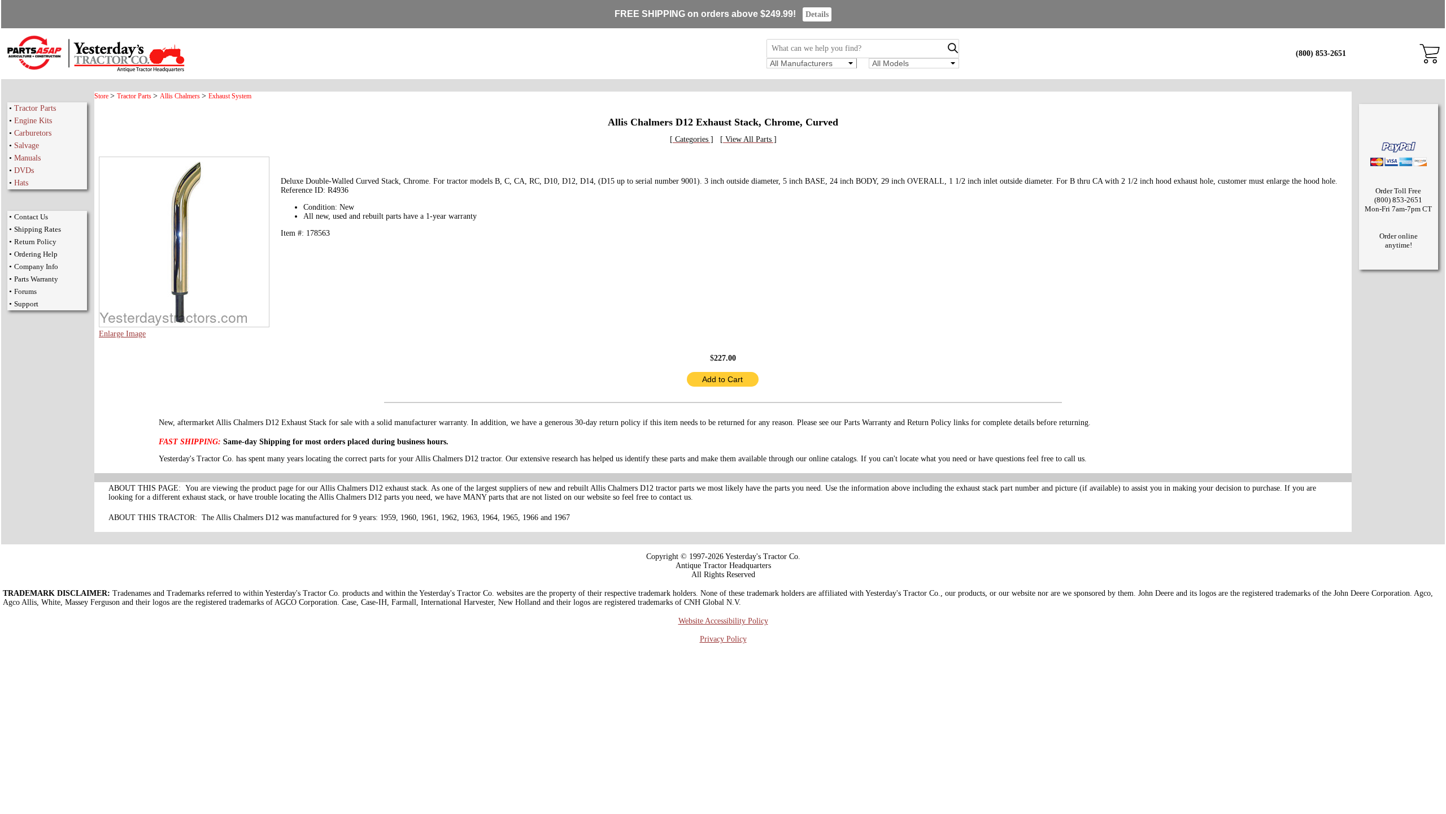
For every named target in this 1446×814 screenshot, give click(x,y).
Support (26, 304)
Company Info (36, 266)
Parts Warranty (36, 279)
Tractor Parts (35, 108)
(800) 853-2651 (1321, 53)
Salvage (26, 145)
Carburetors (32, 133)
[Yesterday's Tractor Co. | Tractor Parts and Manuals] (95, 70)
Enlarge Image (122, 334)
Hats (21, 183)
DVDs (24, 170)
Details (817, 14)
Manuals (27, 158)
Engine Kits (33, 120)
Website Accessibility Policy (723, 621)
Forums (25, 291)
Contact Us (31, 217)
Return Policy (35, 241)
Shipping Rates (37, 229)
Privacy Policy (723, 639)
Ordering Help (36, 254)
